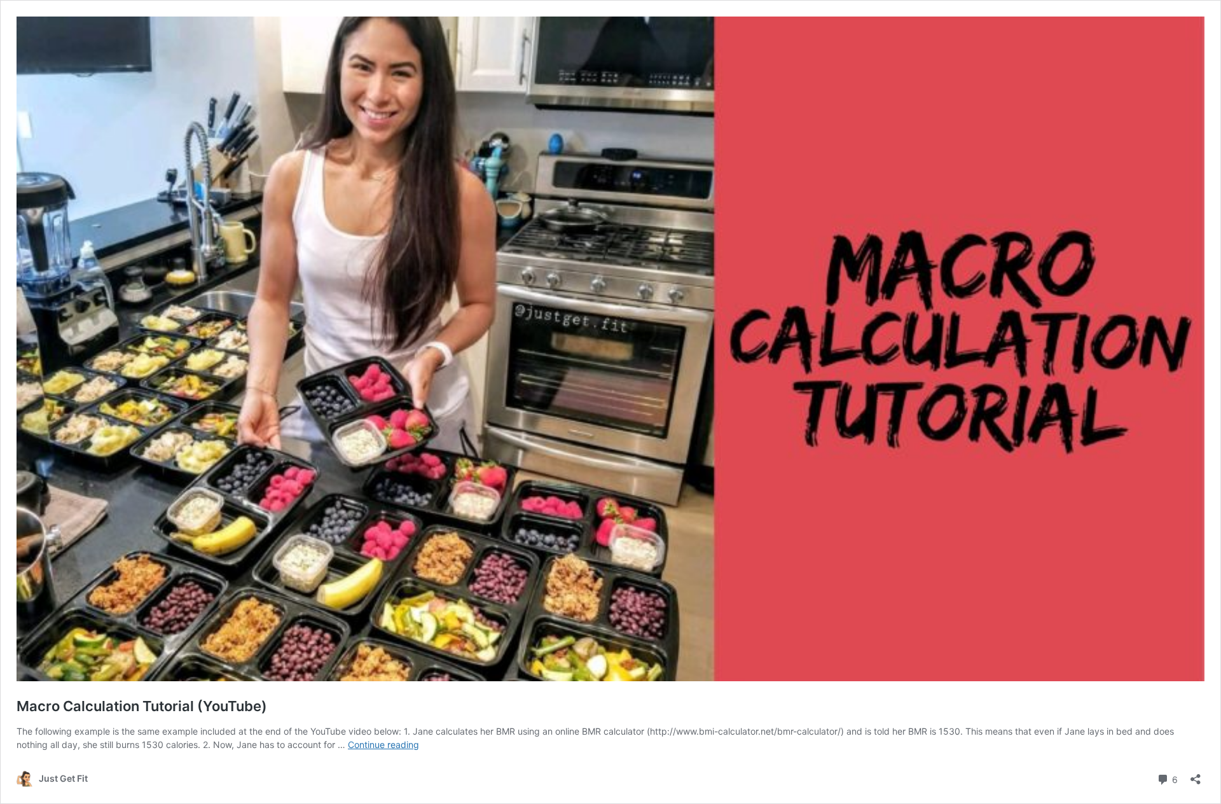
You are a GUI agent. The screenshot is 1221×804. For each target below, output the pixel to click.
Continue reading (383, 744)
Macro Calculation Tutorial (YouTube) (142, 706)
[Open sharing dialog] (1195, 775)
